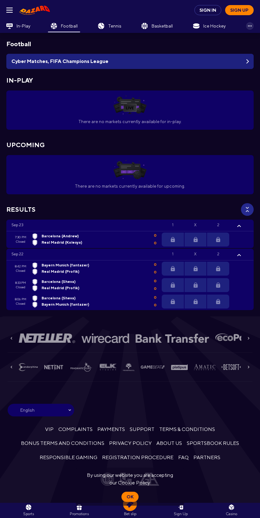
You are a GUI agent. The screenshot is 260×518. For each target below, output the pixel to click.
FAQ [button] (183, 457)
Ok (130, 496)
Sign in (207, 10)
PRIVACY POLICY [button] (130, 443)
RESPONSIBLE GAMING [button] (68, 457)
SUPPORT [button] (142, 429)
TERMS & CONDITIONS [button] (187, 429)
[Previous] (11, 338)
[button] (130, 225)
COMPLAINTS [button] (75, 429)
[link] (34, 10)
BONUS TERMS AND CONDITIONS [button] (63, 443)
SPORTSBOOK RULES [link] (213, 443)
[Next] (248, 338)
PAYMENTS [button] (111, 429)
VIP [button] (49, 429)
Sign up (239, 10)
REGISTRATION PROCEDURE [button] (137, 457)
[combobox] (41, 410)
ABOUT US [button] (169, 443)
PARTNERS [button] (206, 457)
